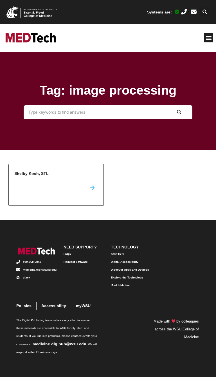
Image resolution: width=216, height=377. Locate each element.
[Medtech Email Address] (194, 12)
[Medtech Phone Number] (184, 12)
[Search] (179, 112)
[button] (205, 12)
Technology (125, 247)
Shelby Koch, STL (56, 185)
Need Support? (80, 247)
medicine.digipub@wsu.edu (59, 344)
